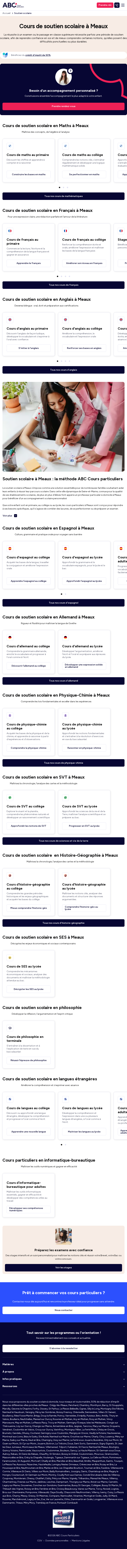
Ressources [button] (9, 1386)
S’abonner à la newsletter (63, 1348)
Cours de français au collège (84, 240)
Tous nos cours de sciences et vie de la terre (63, 840)
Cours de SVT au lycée (79, 806)
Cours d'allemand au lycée (82, 646)
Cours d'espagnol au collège (28, 557)
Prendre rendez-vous (63, 106)
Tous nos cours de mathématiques (63, 196)
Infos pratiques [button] (12, 1378)
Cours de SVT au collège (25, 806)
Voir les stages (63, 1267)
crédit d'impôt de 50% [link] (38, 55)
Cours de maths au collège (82, 155)
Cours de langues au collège (28, 1108)
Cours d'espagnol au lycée (82, 557)
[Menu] (123, 5)
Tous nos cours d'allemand (63, 680)
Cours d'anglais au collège (82, 328)
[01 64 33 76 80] (117, 5)
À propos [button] (8, 1371)
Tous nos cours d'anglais (63, 369)
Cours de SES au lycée (24, 966)
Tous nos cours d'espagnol (63, 602)
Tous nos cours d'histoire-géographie (63, 923)
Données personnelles (56, 1540)
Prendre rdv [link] (105, 5)
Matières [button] (8, 1364)
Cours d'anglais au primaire (27, 328)
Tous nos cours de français (63, 285)
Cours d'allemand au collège (28, 646)
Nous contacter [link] (63, 1310)
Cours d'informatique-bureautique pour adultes (26, 1185)
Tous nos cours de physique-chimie (63, 762)
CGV (39, 1540)
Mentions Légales (81, 1540)
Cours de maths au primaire (28, 155)
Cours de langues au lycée (82, 1108)
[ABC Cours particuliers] (13, 5)
